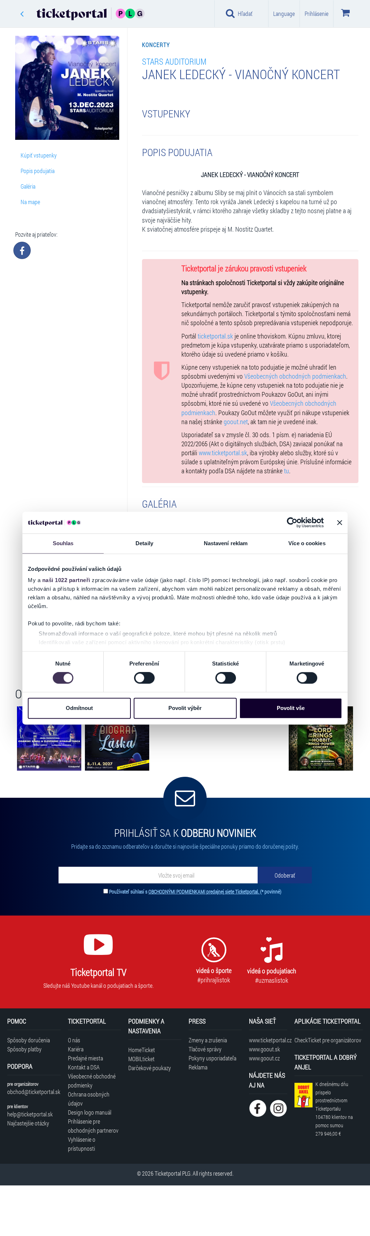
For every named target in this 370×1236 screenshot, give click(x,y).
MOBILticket (141, 1059)
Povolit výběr (185, 708)
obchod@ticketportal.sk (33, 1091)
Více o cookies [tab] (306, 543)
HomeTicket (141, 1050)
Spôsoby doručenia (28, 1040)
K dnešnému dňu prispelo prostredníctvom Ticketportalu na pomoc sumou (334, 1109)
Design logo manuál (89, 1112)
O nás (74, 1040)
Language (284, 13)
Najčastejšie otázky (28, 1123)
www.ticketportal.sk (223, 453)
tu (286, 471)
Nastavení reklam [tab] (226, 543)
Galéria (28, 186)
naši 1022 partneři (66, 580)
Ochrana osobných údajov (88, 1098)
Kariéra (75, 1049)
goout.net (236, 422)
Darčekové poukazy (149, 1068)
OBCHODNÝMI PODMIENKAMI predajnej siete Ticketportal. (204, 891)
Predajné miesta (85, 1058)
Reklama (198, 1067)
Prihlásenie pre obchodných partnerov (93, 1125)
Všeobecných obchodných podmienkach (295, 376)
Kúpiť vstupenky (39, 155)
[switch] (144, 678)
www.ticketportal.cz (268, 1040)
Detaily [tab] (144, 543)
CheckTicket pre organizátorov (327, 1040)
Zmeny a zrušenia (208, 1040)
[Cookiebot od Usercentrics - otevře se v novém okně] (292, 522)
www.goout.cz (264, 1058)
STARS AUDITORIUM (174, 61)
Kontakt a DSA (84, 1067)
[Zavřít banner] (339, 522)
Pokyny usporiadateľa (212, 1058)
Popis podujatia (38, 171)
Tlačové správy (205, 1049)
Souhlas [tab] (63, 543)
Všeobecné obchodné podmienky (92, 1080)
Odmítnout (79, 708)
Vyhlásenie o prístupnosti (81, 1144)
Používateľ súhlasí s (195, 891)
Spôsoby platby (24, 1049)
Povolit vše (291, 708)
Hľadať (245, 13)
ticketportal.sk (215, 336)
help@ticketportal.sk (30, 1114)
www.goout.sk (264, 1049)
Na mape (30, 202)
